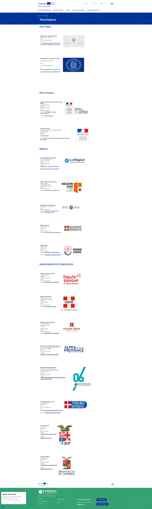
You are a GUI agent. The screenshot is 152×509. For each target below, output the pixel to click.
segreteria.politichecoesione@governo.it (50, 71)
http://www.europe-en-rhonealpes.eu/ (49, 169)
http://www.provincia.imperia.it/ (49, 465)
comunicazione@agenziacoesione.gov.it (50, 44)
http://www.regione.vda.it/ (51, 211)
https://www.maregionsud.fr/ (52, 190)
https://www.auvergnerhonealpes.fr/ (50, 166)
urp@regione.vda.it (49, 212)
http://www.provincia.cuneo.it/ (48, 434)
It (103, 3)
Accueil (39, 15)
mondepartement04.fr (53, 354)
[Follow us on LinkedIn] (81, 504)
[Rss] (83, 504)
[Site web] (74, 41)
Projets (68, 10)
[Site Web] (72, 187)
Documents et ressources (93, 10)
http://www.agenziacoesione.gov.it (51, 43)
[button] (105, 3)
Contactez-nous (94, 3)
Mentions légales (61, 499)
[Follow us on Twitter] (79, 504)
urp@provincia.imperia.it (46, 469)
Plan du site (59, 501)
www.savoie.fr (52, 306)
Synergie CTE (86, 3)
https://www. (44, 354)
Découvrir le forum (102, 504)
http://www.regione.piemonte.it (53, 232)
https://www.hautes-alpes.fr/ (52, 333)
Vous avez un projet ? (58, 10)
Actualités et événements (78, 10)
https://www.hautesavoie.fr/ (52, 282)
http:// (46, 112)
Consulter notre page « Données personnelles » (10, 499)
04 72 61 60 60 (45, 136)
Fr (102, 3)
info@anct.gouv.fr (49, 116)
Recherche (80, 3)
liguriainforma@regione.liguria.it (53, 254)
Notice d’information (42, 501)
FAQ (58, 503)
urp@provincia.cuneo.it (46, 438)
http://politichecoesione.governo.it (51, 69)
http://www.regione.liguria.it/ (52, 252)
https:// (47, 306)
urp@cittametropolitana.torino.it (53, 412)
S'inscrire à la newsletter (83, 499)
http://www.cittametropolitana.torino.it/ (53, 410)
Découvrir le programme (44, 10)
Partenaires (40, 499)
